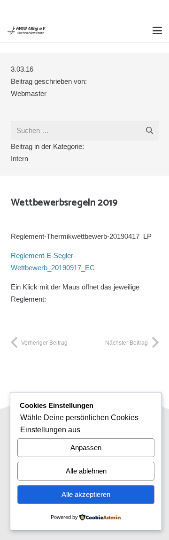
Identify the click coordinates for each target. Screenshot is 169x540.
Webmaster (28, 93)
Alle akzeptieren (85, 494)
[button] (157, 30)
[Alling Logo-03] (26, 30)
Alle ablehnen (86, 471)
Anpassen (85, 447)
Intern (19, 159)
